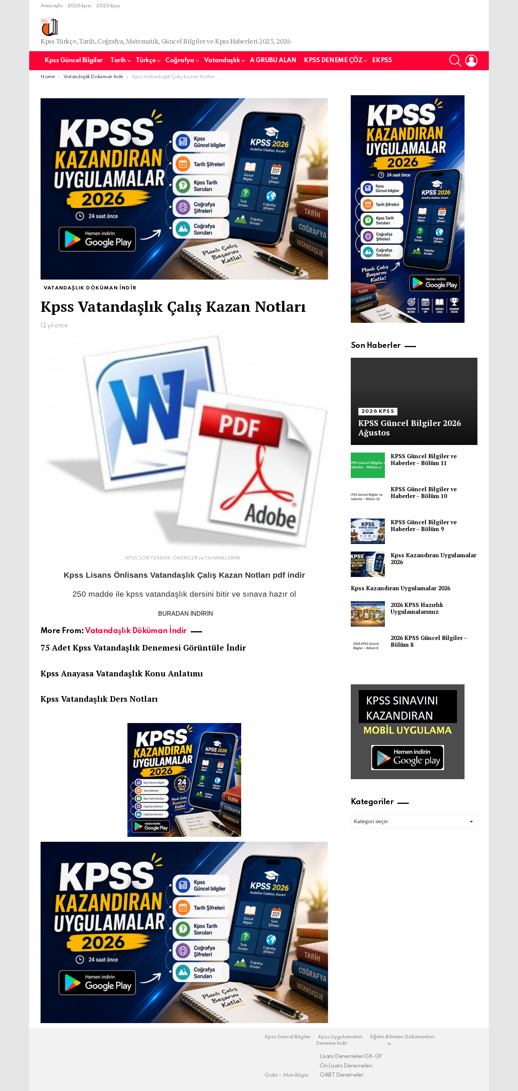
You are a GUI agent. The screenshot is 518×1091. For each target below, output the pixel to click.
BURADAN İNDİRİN (185, 613)
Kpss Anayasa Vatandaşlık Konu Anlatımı (122, 673)
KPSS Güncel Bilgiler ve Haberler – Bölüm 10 (424, 492)
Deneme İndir (331, 1043)
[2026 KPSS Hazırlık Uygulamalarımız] (368, 614)
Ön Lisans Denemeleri (346, 1066)
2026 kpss (79, 5)
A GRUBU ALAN (273, 60)
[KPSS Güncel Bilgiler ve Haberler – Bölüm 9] (368, 531)
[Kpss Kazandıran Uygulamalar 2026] (368, 564)
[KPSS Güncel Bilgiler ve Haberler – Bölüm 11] (368, 465)
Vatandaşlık (222, 60)
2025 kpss (108, 5)
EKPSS (382, 60)
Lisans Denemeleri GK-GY (351, 1056)
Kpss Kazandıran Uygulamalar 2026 (433, 558)
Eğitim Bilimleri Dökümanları (402, 1036)
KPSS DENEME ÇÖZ (333, 60)
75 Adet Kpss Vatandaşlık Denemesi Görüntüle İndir (143, 647)
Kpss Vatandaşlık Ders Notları (99, 698)
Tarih (118, 60)
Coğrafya (179, 60)
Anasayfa (52, 5)
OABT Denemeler (342, 1075)
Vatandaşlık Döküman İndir (136, 631)
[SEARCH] (455, 60)
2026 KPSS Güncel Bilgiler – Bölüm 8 (429, 641)
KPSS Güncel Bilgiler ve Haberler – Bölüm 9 (424, 525)
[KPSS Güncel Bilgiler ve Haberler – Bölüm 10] (368, 498)
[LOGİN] (471, 60)
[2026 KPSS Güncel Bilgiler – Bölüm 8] (368, 647)
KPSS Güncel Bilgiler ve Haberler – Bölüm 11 (424, 459)
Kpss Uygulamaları (340, 1036)
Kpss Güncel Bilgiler (73, 60)
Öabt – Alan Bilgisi (286, 1075)
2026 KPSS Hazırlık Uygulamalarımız (417, 608)
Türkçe (145, 60)
